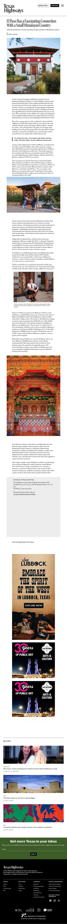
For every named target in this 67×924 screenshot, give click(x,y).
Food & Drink (21, 888)
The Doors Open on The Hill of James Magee (19, 798)
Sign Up (33, 854)
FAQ (4, 890)
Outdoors (20, 886)
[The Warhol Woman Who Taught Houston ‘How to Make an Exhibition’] (33, 822)
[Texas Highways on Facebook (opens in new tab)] (50, 900)
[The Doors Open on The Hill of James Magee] (33, 792)
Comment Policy (37, 893)
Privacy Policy (42, 918)
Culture (20, 890)
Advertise (36, 895)
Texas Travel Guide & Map (55, 886)
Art (4, 796)
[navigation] (62, 5)
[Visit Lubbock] (33, 639)
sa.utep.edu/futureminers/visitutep (24, 494)
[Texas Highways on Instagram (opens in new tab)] (54, 900)
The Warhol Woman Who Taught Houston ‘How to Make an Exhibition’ (27, 827)
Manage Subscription (39, 886)
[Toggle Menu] (62, 5)
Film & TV (6, 766)
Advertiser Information (39, 897)
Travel (19, 884)
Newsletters (43, 6)
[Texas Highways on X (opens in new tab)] (59, 900)
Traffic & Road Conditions (55, 884)
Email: (4, 849)
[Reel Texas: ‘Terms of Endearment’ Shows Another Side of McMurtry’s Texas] (33, 763)
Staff (4, 886)
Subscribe (54, 5)
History (5, 884)
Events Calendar (53, 888)
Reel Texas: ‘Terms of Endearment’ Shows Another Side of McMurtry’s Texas (30, 769)
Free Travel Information (54, 890)
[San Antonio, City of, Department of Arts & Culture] (33, 677)
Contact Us (36, 888)
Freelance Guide (7, 888)
